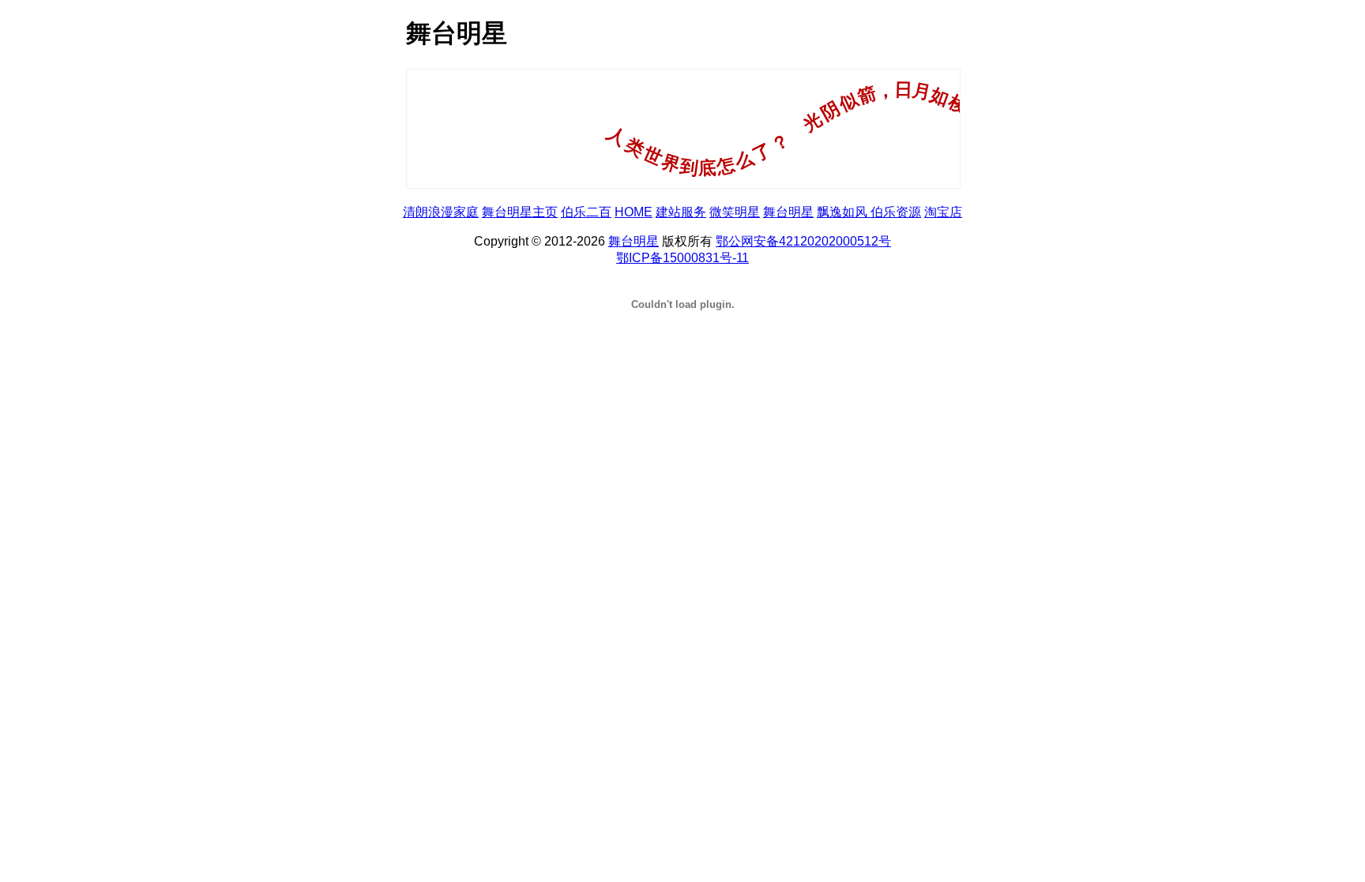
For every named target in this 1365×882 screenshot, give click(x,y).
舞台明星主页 (520, 212)
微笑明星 (734, 212)
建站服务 (681, 212)
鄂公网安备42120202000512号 (803, 241)
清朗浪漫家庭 (441, 212)
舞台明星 (788, 212)
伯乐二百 (586, 212)
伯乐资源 (896, 212)
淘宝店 (943, 212)
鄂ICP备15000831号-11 (682, 258)
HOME (633, 212)
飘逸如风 (844, 212)
